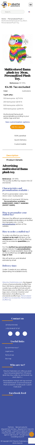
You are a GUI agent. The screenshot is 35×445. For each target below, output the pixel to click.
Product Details (14, 160)
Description (12, 155)
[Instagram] (25, 333)
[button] (17, 127)
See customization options (17, 122)
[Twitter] (17, 333)
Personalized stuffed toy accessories (16, 297)
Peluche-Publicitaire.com (12, 282)
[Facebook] (10, 333)
